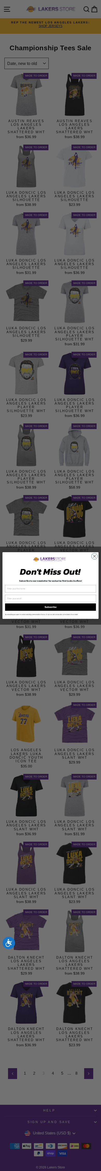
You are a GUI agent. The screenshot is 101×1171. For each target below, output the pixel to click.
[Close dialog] (94, 556)
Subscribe (50, 607)
